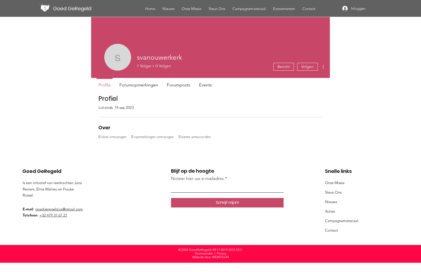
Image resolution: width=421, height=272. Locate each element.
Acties (330, 211)
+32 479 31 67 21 (53, 215)
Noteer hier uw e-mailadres (197, 178)
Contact (331, 230)
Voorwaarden (204, 253)
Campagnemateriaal (341, 220)
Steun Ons (333, 192)
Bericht (283, 66)
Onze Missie (334, 182)
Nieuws (331, 201)
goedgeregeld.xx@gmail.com (59, 209)
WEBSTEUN (220, 257)
